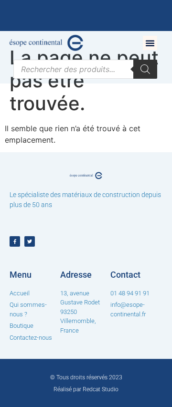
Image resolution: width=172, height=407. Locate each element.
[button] (150, 43)
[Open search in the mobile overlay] (85, 69)
